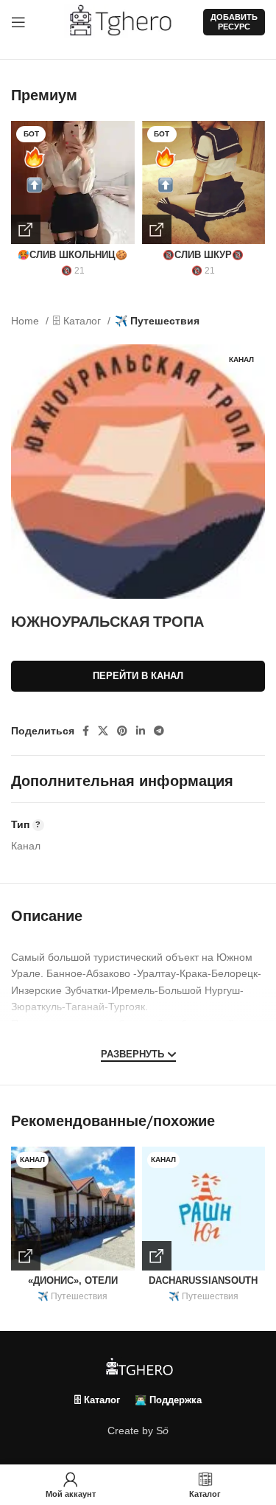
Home (26, 321)
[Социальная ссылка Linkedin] (140, 730)
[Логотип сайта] (126, 21)
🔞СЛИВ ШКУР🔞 (203, 255)
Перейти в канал (138, 675)
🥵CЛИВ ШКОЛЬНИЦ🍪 (72, 255)
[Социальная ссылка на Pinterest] (122, 730)
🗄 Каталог (78, 321)
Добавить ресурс (234, 22)
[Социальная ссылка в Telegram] (159, 730)
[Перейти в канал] (25, 1256)
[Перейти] (25, 229)
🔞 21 (73, 270)
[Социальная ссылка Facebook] (85, 730)
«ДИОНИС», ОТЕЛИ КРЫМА (73, 1286)
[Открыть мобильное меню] (18, 22)
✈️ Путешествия (157, 321)
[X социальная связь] (103, 730)
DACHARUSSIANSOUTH (203, 1281)
